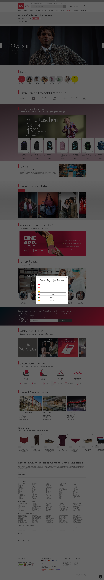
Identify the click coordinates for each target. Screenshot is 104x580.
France (52, 294)
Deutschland (52, 291)
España (52, 300)
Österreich (52, 284)
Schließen (67, 277)
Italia (52, 297)
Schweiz (52, 288)
